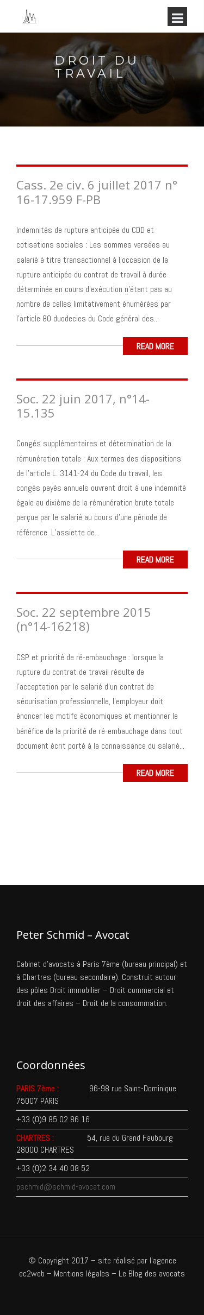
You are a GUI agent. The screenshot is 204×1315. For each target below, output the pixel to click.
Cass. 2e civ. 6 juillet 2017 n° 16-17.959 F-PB (96, 191)
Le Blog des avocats (152, 1273)
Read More (155, 346)
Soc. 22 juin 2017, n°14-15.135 (83, 405)
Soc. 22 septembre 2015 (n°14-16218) (83, 619)
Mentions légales (81, 1273)
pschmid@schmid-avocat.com (65, 1186)
